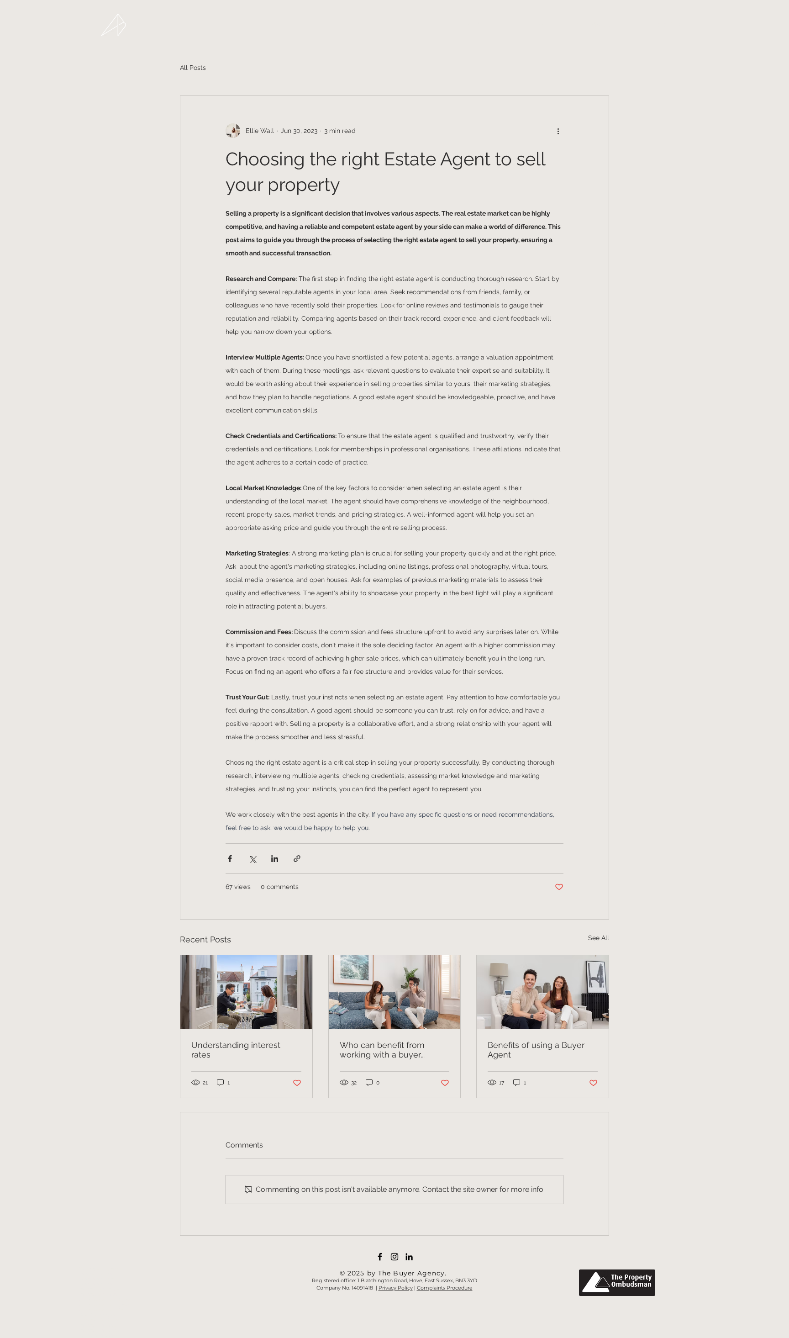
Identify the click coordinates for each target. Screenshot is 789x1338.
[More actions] (557, 130)
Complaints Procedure (445, 1288)
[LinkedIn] (409, 1257)
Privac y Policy (396, 1288)
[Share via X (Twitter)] (252, 858)
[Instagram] (394, 1257)
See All (598, 937)
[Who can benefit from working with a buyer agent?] (395, 992)
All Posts (193, 67)
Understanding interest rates (235, 1049)
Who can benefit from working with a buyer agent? (382, 1049)
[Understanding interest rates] (246, 992)
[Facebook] (380, 1257)
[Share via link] (297, 858)
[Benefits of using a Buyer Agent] (543, 992)
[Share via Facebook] (230, 858)
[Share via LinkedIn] (274, 858)
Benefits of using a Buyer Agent (536, 1049)
